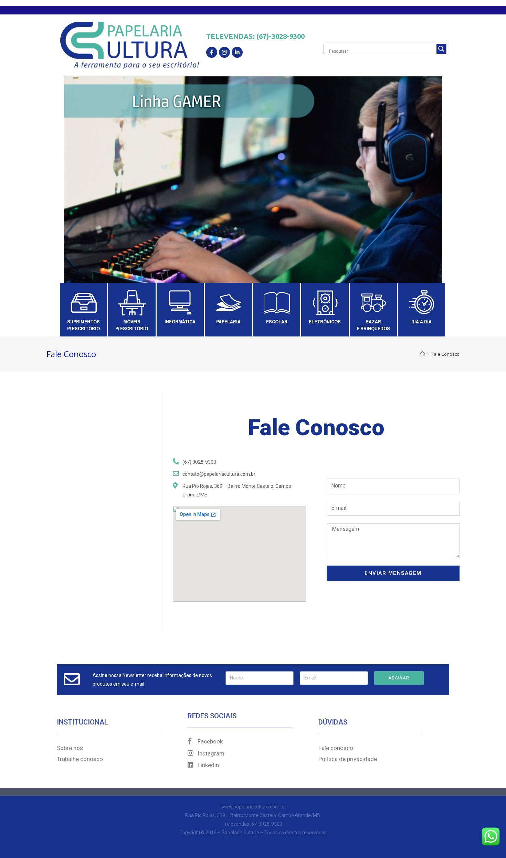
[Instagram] (224, 52)
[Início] (422, 354)
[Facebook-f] (211, 52)
